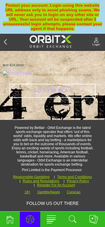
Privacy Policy (78, 181)
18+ (27, 192)
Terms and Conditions (74, 177)
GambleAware (48, 192)
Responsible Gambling (31, 177)
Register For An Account (56, 185)
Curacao (73, 192)
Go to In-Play (53, 90)
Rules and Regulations (41, 181)
